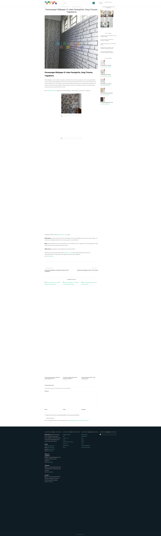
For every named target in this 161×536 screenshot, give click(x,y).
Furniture (65, 443)
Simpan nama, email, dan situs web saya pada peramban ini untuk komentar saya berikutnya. (62, 415)
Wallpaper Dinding (66, 434)
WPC (64, 436)
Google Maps (50, 256)
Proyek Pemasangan (77, 6)
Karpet (64, 440)
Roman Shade (66, 445)
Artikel (82, 441)
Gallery (82, 440)
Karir (82, 438)
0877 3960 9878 (51, 447)
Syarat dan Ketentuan (85, 447)
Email (64, 409)
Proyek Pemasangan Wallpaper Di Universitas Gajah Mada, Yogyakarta (107, 52)
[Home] (51, 4)
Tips (82, 443)
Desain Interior (108, 2)
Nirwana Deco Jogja (51, 90)
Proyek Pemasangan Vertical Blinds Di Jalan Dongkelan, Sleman (108, 36)
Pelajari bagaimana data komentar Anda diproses (78, 420)
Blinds (64, 447)
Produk (101, 3)
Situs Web (83, 409)
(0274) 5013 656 (51, 445)
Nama (46, 409)
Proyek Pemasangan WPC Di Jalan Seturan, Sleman (108, 44)
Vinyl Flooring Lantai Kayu (68, 441)
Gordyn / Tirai (65, 438)
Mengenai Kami (84, 434)
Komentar (47, 391)
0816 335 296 (52, 449)
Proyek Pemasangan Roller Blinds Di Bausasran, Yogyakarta (107, 40)
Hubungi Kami (84, 436)
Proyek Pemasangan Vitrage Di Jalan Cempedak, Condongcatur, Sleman (107, 48)
